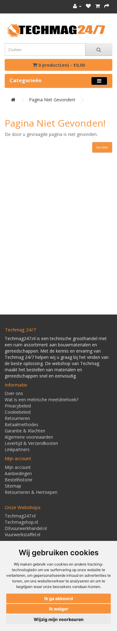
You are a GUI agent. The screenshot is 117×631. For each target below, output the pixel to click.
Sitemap (13, 486)
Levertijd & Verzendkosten (31, 443)
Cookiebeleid (18, 412)
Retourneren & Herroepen (31, 492)
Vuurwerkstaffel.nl (22, 534)
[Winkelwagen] (97, 6)
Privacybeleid (18, 406)
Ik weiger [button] (58, 608)
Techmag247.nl (20, 516)
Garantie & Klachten (25, 431)
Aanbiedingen (18, 473)
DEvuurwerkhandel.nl (26, 528)
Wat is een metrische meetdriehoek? (41, 399)
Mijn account (18, 467)
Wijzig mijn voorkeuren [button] (59, 619)
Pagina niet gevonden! (52, 100)
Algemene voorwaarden (29, 437)
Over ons (14, 393)
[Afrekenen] (106, 6)
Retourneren (17, 418)
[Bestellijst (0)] (88, 6)
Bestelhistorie (18, 480)
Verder (102, 147)
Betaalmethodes (21, 424)
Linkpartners (17, 449)
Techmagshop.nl (21, 522)
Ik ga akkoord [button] (58, 598)
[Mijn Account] (77, 6)
